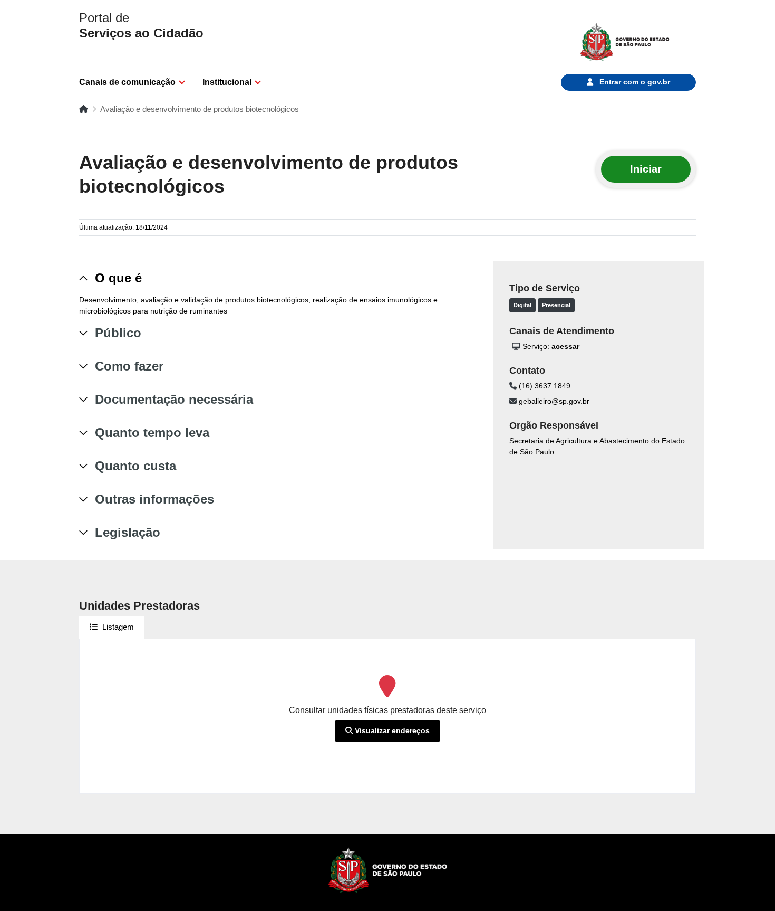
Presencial (556, 305)
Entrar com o (633, 82)
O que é (118, 278)
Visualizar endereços (391, 730)
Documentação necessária (174, 399)
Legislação (127, 532)
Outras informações (154, 499)
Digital (522, 305)
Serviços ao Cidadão (141, 25)
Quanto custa (135, 466)
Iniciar (646, 169)
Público (118, 333)
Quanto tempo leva (152, 432)
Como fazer (129, 366)
